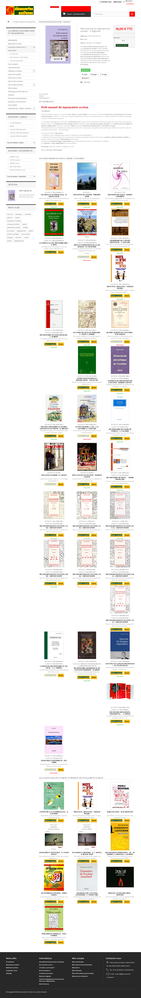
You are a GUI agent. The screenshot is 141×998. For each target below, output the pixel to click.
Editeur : (83, 43)
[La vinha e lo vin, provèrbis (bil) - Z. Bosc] (54, 222)
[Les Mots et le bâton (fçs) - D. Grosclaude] (54, 176)
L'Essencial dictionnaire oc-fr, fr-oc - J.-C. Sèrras (54, 667)
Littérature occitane (15, 71)
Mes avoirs (76, 967)
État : (82, 39)
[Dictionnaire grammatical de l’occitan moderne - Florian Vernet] (87, 645)
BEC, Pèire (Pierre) (15, 166)
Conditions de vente (46, 973)
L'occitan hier (14, 54)
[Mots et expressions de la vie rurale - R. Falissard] (87, 222)
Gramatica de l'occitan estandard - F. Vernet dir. (87, 894)
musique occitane (13, 224)
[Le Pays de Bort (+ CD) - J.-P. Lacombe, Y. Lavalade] (87, 408)
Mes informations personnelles (83, 973)
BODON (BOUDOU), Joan (17, 170)
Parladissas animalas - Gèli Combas (54, 934)
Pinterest (86, 78)
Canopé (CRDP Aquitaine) (18, 129)
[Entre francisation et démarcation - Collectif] (87, 360)
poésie (31, 231)
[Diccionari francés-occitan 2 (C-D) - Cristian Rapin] (87, 505)
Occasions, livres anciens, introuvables (17, 103)
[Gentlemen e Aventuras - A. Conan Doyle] (54, 836)
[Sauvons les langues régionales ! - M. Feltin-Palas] (120, 645)
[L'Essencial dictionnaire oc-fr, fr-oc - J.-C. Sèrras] (54, 645)
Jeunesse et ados (14, 67)
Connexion (130, 4)
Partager (94, 74)
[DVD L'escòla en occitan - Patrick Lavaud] (87, 457)
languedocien (21, 231)
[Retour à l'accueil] (8, 21)
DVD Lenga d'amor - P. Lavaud (54, 475)
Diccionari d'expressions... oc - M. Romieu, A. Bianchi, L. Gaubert (120, 853)
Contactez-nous (105, 2)
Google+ (104, 74)
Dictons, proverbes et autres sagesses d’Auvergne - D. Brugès (54, 427)
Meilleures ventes (12, 967)
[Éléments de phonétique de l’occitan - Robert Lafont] (120, 360)
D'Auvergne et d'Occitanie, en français (18, 93)
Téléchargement (44, 98)
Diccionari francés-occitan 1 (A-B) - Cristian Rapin (54, 527)
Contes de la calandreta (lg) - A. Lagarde (54, 812)
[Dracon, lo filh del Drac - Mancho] (120, 877)
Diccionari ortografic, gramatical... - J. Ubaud (120, 713)
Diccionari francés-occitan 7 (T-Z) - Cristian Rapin (120, 621)
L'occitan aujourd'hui (16, 61)
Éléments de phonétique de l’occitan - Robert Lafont (120, 381)
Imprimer (87, 82)
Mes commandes (78, 962)
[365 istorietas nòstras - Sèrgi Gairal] (54, 877)
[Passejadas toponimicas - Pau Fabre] (54, 740)
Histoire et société (14, 74)
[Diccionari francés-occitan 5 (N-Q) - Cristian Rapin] (87, 553)
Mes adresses (77, 970)
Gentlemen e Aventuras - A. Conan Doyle (54, 853)
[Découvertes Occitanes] (26, 10)
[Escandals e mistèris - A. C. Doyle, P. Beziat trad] (87, 836)
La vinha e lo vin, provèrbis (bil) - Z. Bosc (54, 244)
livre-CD (10, 214)
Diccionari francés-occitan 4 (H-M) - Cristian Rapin (54, 575)
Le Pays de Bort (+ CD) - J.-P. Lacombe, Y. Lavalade (87, 427)
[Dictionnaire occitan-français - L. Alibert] (54, 314)
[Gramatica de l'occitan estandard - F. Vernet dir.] (87, 877)
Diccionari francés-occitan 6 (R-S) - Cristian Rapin (120, 575)
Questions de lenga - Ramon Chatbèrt (120, 195)
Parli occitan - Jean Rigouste (120, 812)
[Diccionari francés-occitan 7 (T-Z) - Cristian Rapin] (120, 599)
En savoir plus (43, 94)
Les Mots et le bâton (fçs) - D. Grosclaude (54, 195)
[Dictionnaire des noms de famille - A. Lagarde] (120, 408)
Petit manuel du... (26, 191)
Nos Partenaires (44, 970)
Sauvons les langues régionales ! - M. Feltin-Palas (120, 664)
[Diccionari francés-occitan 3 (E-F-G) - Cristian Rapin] (120, 505)
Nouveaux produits (12, 965)
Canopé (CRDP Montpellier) (18, 136)
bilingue (10, 237)
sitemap (9, 973)
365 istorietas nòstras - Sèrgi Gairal (54, 894)
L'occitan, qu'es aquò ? (47, 967)
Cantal (24, 224)
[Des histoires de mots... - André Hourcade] (120, 457)
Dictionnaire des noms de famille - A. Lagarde (120, 430)
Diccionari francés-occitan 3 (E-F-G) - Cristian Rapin (120, 527)
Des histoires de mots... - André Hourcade (120, 478)
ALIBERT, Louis (14, 157)
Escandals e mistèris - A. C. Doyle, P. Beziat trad (87, 853)
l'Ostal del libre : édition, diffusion (20, 108)
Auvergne (18, 214)
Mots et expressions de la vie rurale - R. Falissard (87, 246)
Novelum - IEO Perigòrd (93, 43)
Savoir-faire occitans (15, 81)
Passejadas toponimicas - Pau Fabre (54, 761)
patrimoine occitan (13, 227)
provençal (10, 231)
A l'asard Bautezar (15, 123)
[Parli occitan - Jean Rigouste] (120, 796)
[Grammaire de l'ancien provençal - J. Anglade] (120, 222)
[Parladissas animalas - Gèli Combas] (54, 918)
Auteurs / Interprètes (20, 151)
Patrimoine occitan (14, 78)
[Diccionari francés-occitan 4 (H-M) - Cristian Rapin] (54, 553)
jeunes (9, 241)
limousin (18, 237)
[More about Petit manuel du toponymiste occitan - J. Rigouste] (11, 195)
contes (17, 217)
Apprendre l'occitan (15, 44)
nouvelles (28, 214)
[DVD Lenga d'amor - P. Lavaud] (54, 457)
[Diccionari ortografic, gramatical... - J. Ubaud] (120, 691)
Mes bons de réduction (80, 976)
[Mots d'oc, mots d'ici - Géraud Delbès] (120, 268)
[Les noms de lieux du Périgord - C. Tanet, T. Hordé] (87, 314)
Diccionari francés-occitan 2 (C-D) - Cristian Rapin (87, 527)
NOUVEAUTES (12, 40)
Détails (41, 96)
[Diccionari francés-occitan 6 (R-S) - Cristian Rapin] (120, 553)
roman (26, 237)
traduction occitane (14, 221)
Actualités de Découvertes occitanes (51, 962)
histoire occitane (13, 234)
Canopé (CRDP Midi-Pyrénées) (19, 133)
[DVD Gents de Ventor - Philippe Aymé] (87, 176)
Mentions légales (45, 976)
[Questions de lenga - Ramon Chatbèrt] (120, 176)
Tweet (85, 74)
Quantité (117, 38)
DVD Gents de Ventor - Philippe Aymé (87, 195)
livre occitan (25, 234)
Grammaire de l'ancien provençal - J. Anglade (120, 241)
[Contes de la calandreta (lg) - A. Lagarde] (54, 796)
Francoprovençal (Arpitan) (17, 98)
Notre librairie (44, 984)
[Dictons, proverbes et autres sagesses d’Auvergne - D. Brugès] (54, 408)
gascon (9, 217)
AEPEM (12, 126)
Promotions (10, 962)
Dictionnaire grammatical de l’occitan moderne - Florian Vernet (87, 670)
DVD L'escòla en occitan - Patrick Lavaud (87, 476)
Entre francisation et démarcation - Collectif (87, 379)
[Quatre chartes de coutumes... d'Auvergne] (120, 314)
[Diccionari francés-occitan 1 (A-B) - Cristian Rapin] (54, 505)
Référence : (84, 36)
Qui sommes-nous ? (46, 965)
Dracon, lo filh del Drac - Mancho (120, 894)
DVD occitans (12, 88)
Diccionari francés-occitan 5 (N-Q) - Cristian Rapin (87, 575)
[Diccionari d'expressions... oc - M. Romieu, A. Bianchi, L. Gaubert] (120, 836)
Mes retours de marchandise (82, 965)
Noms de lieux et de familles (19, 57)
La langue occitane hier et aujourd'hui (17, 48)
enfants (25, 227)
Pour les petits (13, 64)
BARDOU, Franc (14, 163)
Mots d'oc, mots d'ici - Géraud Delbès (120, 287)
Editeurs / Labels (17, 117)
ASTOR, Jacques (15, 160)
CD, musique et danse (15, 85)
